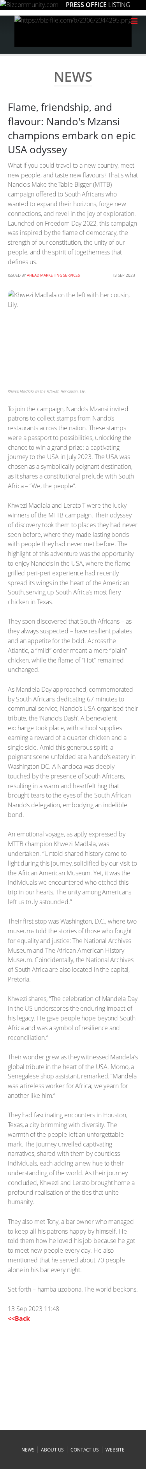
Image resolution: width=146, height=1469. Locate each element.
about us (52, 1449)
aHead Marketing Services (53, 275)
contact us (84, 1449)
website (115, 1449)
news (28, 1449)
